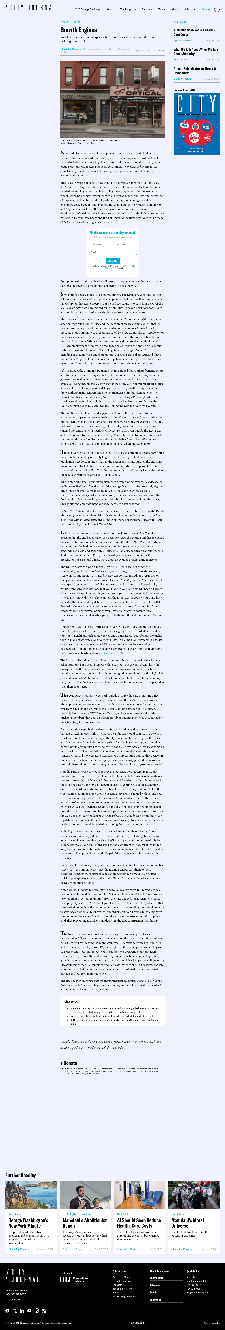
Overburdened (111, 653)
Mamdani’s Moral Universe (187, 1222)
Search (110, 9)
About (174, 9)
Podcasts (147, 9)
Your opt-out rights (212, 1322)
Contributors (156, 1278)
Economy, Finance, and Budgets (101, 49)
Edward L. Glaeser (70, 22)
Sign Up (113, 261)
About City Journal (159, 1271)
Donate (205, 9)
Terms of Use (193, 1288)
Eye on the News (73, 1249)
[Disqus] (112, 1122)
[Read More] (197, 124)
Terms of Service (112, 268)
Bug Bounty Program (197, 1292)
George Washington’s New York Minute (28, 1222)
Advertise (191, 1277)
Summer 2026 (46, 1249)
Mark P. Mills (123, 1214)
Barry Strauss (14, 1214)
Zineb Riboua (177, 1214)
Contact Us (155, 1300)
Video (115, 1292)
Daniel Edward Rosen (83, 1214)
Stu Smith (67, 1214)
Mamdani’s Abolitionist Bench (85, 1222)
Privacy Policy (130, 266)
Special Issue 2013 (145, 50)
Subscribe (189, 9)
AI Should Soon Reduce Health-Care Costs (194, 32)
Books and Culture (122, 1288)
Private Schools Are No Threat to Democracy (195, 70)
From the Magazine (20, 1249)
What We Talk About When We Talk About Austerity (196, 51)
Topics (161, 9)
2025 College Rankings (87, 9)
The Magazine (128, 9)
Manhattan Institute (197, 1281)
